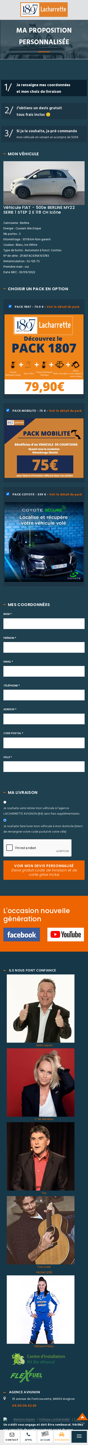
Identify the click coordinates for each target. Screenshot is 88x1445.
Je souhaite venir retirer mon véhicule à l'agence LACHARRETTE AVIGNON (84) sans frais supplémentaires (41, 811)
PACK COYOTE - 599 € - (47, 494)
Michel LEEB (44, 1272)
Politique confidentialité (54, 1419)
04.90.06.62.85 (24, 1406)
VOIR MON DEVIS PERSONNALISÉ (44, 870)
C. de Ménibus (44, 1119)
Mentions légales (24, 1419)
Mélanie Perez (44, 1346)
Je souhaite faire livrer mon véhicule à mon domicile (43, 829)
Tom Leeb (44, 1267)
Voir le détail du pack (63, 307)
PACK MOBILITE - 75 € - (47, 411)
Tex (44, 1193)
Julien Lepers (44, 1045)
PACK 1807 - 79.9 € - (46, 307)
